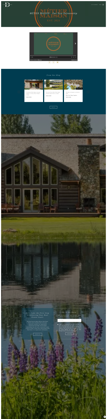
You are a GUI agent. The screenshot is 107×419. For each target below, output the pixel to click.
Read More (29, 97)
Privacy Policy (74, 330)
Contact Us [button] (37, 334)
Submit (69, 333)
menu (100, 4)
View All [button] (53, 107)
